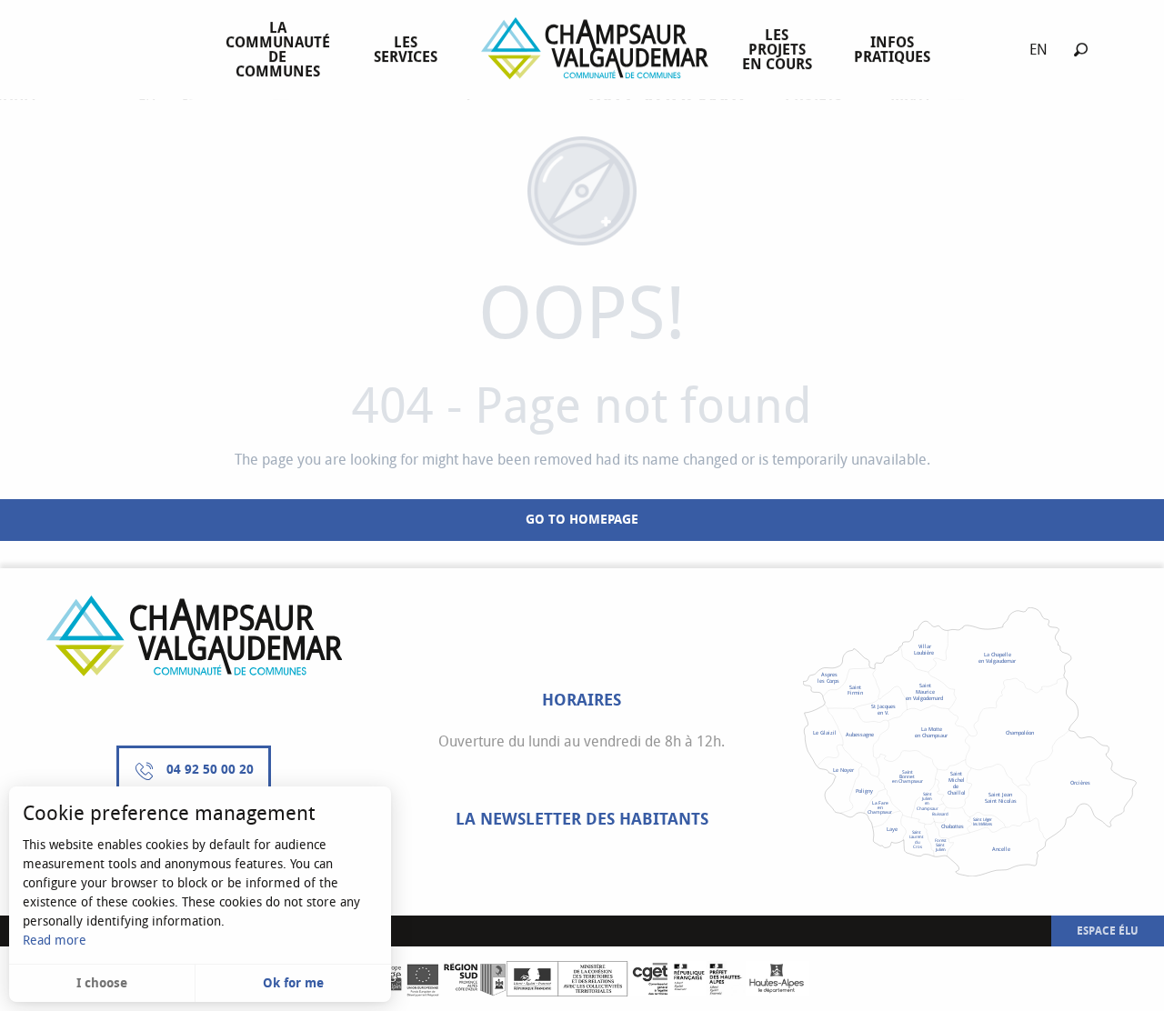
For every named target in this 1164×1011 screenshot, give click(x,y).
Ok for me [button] (293, 983)
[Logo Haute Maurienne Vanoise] (194, 636)
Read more (54, 940)
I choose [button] (101, 983)
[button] (1080, 49)
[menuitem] (281, 50)
